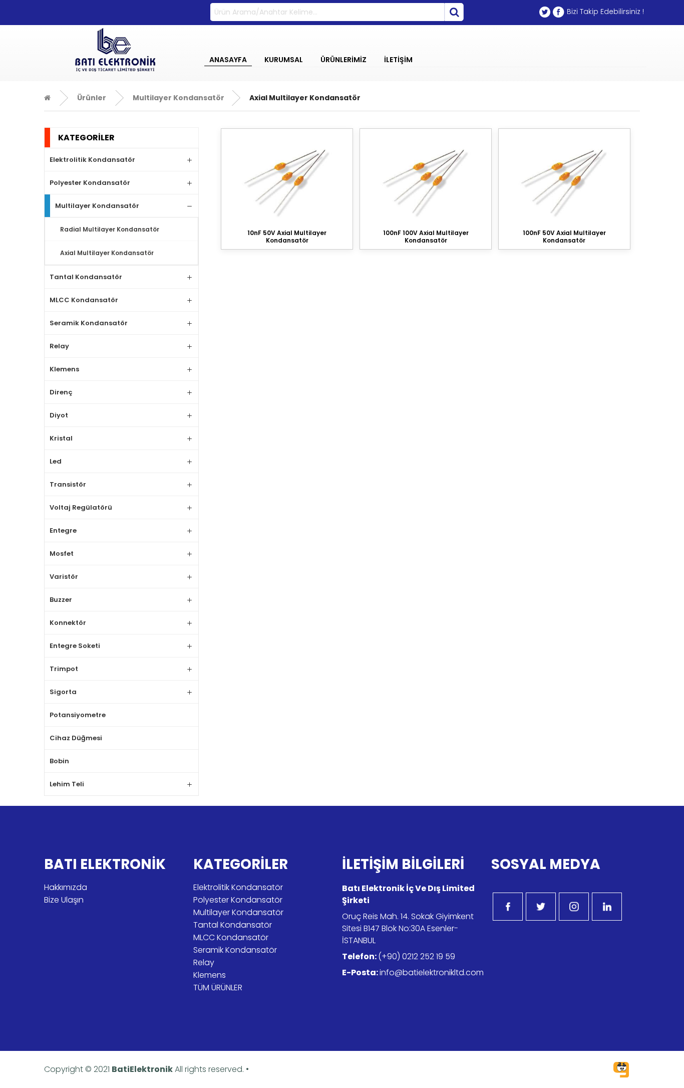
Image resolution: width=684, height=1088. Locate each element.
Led (56, 461)
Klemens (64, 369)
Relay (59, 346)
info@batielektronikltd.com (432, 972)
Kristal (61, 438)
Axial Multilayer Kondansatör (107, 253)
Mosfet (62, 553)
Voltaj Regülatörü (81, 507)
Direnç (61, 392)
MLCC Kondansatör (84, 300)
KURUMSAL (283, 60)
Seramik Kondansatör (89, 323)
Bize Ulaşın (64, 900)
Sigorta (63, 692)
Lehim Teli (67, 784)
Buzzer (61, 599)
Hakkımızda (65, 887)
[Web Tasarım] (621, 1071)
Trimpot (64, 669)
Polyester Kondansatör (90, 182)
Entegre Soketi (75, 645)
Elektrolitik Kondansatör (92, 159)
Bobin (59, 761)
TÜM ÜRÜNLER (217, 987)
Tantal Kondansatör (86, 277)
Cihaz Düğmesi (76, 738)
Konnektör (68, 622)
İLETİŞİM (398, 60)
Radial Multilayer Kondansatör (109, 229)
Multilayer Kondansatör (177, 98)
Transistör (68, 484)
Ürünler (92, 98)
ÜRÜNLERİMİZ (343, 60)
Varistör (64, 576)
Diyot (59, 415)
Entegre (63, 530)
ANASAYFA (228, 60)
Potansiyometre (78, 715)
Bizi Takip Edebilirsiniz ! (605, 12)
